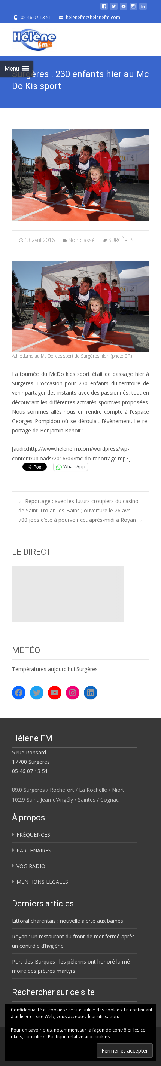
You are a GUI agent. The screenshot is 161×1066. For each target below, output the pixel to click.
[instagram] (133, 9)
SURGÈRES (121, 239)
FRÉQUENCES (33, 834)
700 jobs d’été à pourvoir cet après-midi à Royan (80, 519)
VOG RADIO (30, 866)
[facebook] (104, 9)
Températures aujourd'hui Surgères (55, 669)
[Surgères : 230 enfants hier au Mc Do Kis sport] (80, 175)
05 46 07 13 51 (30, 771)
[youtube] (123, 9)
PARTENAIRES (33, 850)
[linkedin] (143, 9)
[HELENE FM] (28, 38)
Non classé (81, 239)
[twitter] (114, 9)
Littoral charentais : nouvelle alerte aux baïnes (67, 920)
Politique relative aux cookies (79, 1036)
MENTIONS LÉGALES (42, 881)
